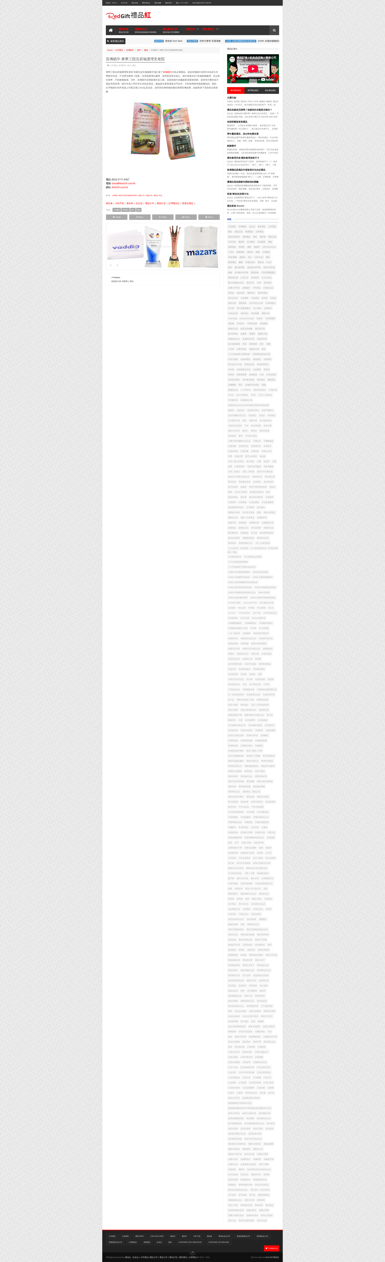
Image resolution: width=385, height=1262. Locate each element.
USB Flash (259, 257)
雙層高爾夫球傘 (245, 1185)
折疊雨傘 (255, 451)
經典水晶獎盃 (254, 1026)
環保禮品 (232, 247)
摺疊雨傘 (242, 303)
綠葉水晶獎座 (269, 1026)
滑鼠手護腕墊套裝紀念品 (257, 929)
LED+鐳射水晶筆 (267, 603)
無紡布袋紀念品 (245, 940)
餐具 (264, 349)
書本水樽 (255, 878)
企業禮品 (260, 232)
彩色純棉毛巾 (263, 364)
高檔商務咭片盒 (245, 543)
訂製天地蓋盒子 (261, 1052)
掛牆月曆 (239, 456)
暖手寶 (231, 878)
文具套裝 (232, 858)
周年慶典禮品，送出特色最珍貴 (243, 133)
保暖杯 (231, 654)
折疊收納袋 (233, 451)
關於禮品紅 (146, 3)
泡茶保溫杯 (256, 914)
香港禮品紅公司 (262, 1236)
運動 (259, 512)
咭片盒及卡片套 (235, 364)
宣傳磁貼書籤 (261, 740)
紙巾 (139, 50)
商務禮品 (240, 252)
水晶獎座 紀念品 (258, 904)
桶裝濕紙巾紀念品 (248, 894)
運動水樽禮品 (269, 512)
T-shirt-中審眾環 (200, 251)
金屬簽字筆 (268, 1159)
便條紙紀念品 (234, 339)
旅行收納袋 (270, 858)
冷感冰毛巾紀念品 (236, 679)
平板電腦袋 (270, 318)
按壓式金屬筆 (250, 848)
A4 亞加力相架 (234, 603)
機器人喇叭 (257, 899)
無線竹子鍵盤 (261, 940)
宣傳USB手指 (252, 735)
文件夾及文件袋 (256, 303)
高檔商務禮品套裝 (236, 1210)
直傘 (244, 344)
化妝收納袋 (260, 679)
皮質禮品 (232, 985)
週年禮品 (261, 380)
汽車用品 (232, 914)
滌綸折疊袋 (233, 924)
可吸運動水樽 (248, 689)
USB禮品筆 (233, 618)
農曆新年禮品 (234, 512)
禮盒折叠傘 (233, 1001)
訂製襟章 (232, 502)
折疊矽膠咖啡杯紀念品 (254, 837)
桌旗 (265, 888)
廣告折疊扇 (264, 431)
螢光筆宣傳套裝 (256, 497)
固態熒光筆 (264, 710)
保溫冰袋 (255, 654)
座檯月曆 (267, 426)
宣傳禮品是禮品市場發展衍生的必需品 (246, 169)
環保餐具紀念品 (264, 970)
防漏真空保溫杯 (252, 385)
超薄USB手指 (234, 1113)
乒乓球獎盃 (264, 628)
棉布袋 (231, 899)
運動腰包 (246, 1149)
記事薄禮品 (241, 349)
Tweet (118, 217)
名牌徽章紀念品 (253, 694)
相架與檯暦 (241, 374)
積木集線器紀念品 (236, 1006)
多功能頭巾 (270, 725)
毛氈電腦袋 (268, 466)
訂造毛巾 (267, 1077)
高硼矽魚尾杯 (252, 1215)
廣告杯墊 (232, 786)
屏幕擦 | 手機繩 (253, 756)
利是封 (260, 318)
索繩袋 (261, 1021)
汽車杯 (268, 909)
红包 (262, 374)
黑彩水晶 (232, 1220)
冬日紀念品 (266, 277)
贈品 (146, 50)
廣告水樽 (232, 303)
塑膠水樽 (253, 420)
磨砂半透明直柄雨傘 (258, 487)
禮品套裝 (241, 293)
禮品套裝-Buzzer (235, 206)
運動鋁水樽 (254, 349)
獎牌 (249, 247)
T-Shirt (231, 252)
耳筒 (269, 1031)
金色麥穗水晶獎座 (248, 1164)
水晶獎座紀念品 (243, 369)
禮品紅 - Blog (111, 3)
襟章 (230, 1047)
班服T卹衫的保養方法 (238, 194)
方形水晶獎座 (244, 858)
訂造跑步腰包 (234, 1088)
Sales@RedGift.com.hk (201, 3)
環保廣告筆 (247, 960)
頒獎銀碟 (261, 1200)
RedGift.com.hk (120, 187)
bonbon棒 (244, 618)
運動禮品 (271, 380)
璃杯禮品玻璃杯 (256, 955)
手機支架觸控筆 (262, 822)
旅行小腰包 (258, 858)
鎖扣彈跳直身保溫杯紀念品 (259, 1169)
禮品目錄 (134, 3)
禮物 (270, 242)
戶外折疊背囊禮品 (236, 812)
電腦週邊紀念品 (235, 1200)
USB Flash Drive (269, 247)
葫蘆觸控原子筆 (270, 1037)
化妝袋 (270, 679)
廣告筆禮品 (263, 293)
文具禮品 (251, 242)
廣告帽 (231, 323)
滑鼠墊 (267, 369)
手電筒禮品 (243, 827)
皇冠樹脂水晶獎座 (261, 975)
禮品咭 (272, 487)
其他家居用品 (253, 410)
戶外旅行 (241, 323)
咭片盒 (231, 700)
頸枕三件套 (233, 1205)
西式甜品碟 (240, 1047)
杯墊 (230, 888)
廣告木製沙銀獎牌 (265, 781)
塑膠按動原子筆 (235, 715)
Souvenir (232, 613)
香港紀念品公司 (224, 1236)
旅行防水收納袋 (243, 863)
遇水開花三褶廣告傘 (237, 1144)
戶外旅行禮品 (251, 436)
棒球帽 (240, 899)
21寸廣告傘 (246, 390)
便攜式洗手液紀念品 (251, 649)
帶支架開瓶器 (269, 756)
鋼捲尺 (242, 1169)
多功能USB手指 (241, 272)
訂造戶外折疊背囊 (246, 1072)
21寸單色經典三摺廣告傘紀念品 (242, 567)
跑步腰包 (261, 507)
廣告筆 (263, 237)
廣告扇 (254, 431)
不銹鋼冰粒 (233, 400)
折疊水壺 (271, 832)
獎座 (269, 945)
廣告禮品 (262, 226)
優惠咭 (231, 410)
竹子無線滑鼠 (267, 1006)
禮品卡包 (248, 996)
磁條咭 (243, 487)
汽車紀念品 (243, 914)
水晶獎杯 (246, 909)
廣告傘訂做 (233, 277)
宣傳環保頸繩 (246, 740)
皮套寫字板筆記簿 (236, 980)
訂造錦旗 (261, 1088)
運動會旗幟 (268, 1144)
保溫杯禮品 (245, 359)
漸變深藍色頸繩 (247, 934)
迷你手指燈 (258, 1128)
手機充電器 (252, 323)
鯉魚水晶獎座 (267, 1215)
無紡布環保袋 (263, 934)
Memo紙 (241, 608)
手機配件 (232, 827)
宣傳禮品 (242, 226)
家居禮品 (232, 262)
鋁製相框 (232, 1169)
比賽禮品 (268, 899)
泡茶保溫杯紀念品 (236, 919)
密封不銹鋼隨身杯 (236, 756)
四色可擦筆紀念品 (248, 710)
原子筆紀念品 (255, 684)
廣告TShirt (139, 1236)
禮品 (255, 237)
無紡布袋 (135, 41)
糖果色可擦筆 (269, 1011)
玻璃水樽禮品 (264, 950)
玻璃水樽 (251, 950)
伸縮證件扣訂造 (266, 638)
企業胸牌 (246, 633)
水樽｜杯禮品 (234, 471)
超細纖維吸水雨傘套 (251, 1098)
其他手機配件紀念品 (237, 415)
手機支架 (257, 441)
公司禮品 (119, 50)
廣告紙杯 (232, 436)
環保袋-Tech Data (149, 41)
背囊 (268, 344)
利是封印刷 (262, 339)
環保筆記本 (257, 477)
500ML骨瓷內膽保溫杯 (238, 597)
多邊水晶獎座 (246, 730)
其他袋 (252, 674)
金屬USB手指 (234, 288)
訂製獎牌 (269, 497)
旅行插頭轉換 (234, 344)
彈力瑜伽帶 (233, 802)
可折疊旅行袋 (234, 420)
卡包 (244, 684)
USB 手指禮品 (242, 395)
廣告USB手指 (234, 431)
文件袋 (231, 369)
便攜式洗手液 (234, 649)
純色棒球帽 (233, 1021)
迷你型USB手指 (254, 267)
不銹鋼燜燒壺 (250, 623)
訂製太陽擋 (233, 1057)
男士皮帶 (246, 975)
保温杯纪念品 (242, 654)
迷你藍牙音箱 (248, 512)
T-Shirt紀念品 (244, 613)
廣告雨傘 (255, 272)
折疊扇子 (267, 446)
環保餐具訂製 (234, 975)
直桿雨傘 (253, 985)
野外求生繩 (249, 1154)
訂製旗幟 (259, 1057)
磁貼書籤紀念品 (235, 996)
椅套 (247, 899)
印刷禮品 (271, 415)
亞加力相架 (233, 359)
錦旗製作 (231, 145)
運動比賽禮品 (234, 1149)
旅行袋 (231, 863)
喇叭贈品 (244, 705)
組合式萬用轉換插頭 (237, 1026)
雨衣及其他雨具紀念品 (238, 1190)
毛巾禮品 (232, 904)
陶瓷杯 (257, 247)
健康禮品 (257, 359)
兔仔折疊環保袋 (235, 664)
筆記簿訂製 (260, 329)
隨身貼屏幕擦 (234, 538)
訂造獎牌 (232, 1082)
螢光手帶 (257, 1042)
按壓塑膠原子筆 (235, 848)
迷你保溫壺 (233, 1128)
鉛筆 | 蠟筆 (264, 1164)
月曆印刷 (231, 97)
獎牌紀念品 (233, 329)
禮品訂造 (161, 203)
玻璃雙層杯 (233, 955)
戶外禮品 (257, 288)
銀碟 (258, 252)
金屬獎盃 (242, 523)
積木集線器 (262, 1001)
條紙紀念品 (264, 894)
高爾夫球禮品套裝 (236, 1215)
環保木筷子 (260, 960)
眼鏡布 (263, 991)
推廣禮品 (249, 232)
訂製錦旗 (242, 502)
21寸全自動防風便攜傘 (238, 562)
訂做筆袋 (251, 1047)
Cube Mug (232, 318)
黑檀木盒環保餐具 (246, 1220)
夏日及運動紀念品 (236, 283)
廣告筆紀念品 (234, 791)
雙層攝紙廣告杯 (260, 1180)
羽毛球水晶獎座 (245, 1031)
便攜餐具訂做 (246, 400)
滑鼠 (243, 924)
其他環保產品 (244, 669)
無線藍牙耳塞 (234, 945)
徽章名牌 (232, 807)
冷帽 (260, 674)
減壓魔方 (263, 919)
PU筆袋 (251, 608)
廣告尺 (245, 431)
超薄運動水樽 (264, 1113)
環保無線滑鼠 (234, 965)
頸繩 (264, 385)
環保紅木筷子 (248, 965)
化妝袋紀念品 (234, 684)
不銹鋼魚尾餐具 (266, 623)
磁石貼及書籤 (246, 329)
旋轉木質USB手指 (235, 868)
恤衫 (230, 267)
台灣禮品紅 (174, 203)
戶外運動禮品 (263, 812)
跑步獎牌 (250, 1118)
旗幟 (241, 262)
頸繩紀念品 (233, 390)
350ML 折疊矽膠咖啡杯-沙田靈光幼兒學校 (254, 41)
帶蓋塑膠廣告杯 (251, 766)
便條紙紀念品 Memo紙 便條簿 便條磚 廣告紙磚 (248, 405)
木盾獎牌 (244, 298)
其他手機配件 (267, 410)
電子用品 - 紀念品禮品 (260, 1190)
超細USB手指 (234, 1098)
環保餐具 (255, 277)
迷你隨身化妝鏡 (235, 1139)
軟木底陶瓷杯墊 (235, 1123)
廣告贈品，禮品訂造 (251, 791)
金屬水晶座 (233, 1159)
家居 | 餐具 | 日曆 (254, 751)
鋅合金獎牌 (256, 528)
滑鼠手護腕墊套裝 (236, 929)
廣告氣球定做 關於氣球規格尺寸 (243, 157)
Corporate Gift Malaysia (218, 1242)
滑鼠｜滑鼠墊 (248, 471)
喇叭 (244, 420)
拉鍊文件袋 (266, 451)
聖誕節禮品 (233, 497)
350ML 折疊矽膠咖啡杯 (263, 577)
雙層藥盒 (232, 1185)
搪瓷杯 (268, 848)
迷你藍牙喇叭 (234, 380)
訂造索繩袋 (254, 502)
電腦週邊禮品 (248, 538)
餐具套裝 (259, 1205)
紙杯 (268, 492)
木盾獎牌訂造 (267, 878)
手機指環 (248, 822)
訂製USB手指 (234, 1052)
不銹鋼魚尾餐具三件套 (238, 628)
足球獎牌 (250, 507)
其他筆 (243, 674)
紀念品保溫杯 (234, 1016)
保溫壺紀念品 (234, 659)
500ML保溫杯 (264, 592)
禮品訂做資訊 (234, 237)
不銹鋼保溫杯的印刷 (261, 354)
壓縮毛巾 (232, 720)
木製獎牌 (264, 323)
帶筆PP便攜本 (267, 761)
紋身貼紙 (253, 374)
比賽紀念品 (268, 288)
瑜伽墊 (243, 955)
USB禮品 (266, 252)
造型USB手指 (269, 267)
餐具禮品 (269, 1205)
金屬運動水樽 (267, 523)
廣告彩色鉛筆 (261, 776)
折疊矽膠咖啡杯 (235, 837)
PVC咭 (230, 395)
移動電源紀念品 (247, 1001)
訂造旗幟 (257, 1077)
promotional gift (247, 318)
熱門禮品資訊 (253, 90)
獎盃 (268, 257)
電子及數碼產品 (243, 308)
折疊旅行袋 (260, 832)
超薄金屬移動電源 (236, 1118)
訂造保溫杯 (271, 374)
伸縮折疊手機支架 (261, 633)
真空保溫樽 (233, 487)
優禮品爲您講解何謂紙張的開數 (243, 182)
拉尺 (237, 843)
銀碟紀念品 (243, 528)
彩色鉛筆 (244, 802)
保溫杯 (242, 247)
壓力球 (270, 715)
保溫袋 (258, 659)
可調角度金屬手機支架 (267, 689)
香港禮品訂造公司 (115, 1242)
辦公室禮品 (240, 267)
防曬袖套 (244, 533)
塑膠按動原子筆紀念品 (254, 715)
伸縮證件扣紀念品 (248, 638)
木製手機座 (233, 883)
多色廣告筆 (233, 730)
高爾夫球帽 (264, 1210)
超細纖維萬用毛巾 (236, 507)
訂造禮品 (232, 226)
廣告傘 (109, 203)
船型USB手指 (240, 1037)
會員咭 (267, 461)
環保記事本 (233, 970)
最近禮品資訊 (235, 90)
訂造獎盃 (242, 1082)
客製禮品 (147, 1242)
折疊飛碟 (271, 837)
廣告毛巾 (250, 283)
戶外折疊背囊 (257, 807)
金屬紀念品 (233, 1164)
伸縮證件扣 (233, 638)
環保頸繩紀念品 (247, 970)
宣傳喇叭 (264, 735)
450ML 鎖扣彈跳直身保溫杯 (240, 587)
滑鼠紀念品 (233, 934)
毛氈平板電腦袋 (254, 466)
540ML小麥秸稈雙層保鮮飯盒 (263, 597)
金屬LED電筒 (262, 1154)
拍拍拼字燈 (259, 843)
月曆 (274, 461)
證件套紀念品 (251, 1093)
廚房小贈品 (260, 771)
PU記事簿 (261, 608)
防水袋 (254, 533)
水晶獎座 (261, 242)
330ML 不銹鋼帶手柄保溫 (239, 577)
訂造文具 (246, 1077)
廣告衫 (242, 257)
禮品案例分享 (171, 30)
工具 (246, 426)
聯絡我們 (168, 3)
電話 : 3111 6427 (182, 3)
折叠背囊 (232, 446)
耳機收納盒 (260, 1031)
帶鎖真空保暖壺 (268, 766)
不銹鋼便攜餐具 (235, 623)
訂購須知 (190, 29)
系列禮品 (267, 283)
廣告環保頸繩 (244, 786)
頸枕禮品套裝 (246, 1205)
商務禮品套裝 (262, 700)
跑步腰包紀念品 (264, 1118)
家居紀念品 (249, 364)
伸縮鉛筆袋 (233, 643)
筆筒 (230, 1011)
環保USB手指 (271, 955)
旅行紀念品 (233, 298)
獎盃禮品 (232, 950)
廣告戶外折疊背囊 (236, 781)
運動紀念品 (233, 517)
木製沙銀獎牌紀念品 (264, 883)
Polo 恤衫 (257, 308)
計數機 (270, 1088)
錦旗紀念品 (268, 528)
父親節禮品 (247, 945)
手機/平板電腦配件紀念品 (239, 441)
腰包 (230, 1037)
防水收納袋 (233, 1174)
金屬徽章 (246, 288)
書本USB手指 (242, 878)
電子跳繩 (242, 1195)
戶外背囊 (250, 812)
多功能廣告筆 (265, 420)
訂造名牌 (232, 1072)
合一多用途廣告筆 (236, 694)
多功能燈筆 (250, 720)
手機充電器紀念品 (261, 817)
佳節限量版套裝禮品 (237, 121)
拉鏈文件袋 (246, 843)
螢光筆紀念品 (269, 1042)
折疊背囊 (244, 451)
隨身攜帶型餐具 (266, 533)
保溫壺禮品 (266, 654)
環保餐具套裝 (244, 482)
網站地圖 (157, 3)
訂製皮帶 (246, 1062)
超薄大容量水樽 (249, 1113)
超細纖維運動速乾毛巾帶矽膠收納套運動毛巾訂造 (249, 1108)
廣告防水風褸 (263, 797)
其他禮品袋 (233, 674)
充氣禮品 (241, 410)
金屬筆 (243, 334)
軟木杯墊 (271, 1123)
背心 (250, 257)
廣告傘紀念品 (246, 776)
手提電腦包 (233, 817)
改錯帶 (260, 853)
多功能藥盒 (263, 720)
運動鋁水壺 (258, 1149)
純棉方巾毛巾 (267, 1016)
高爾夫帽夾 (251, 1210)
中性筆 (253, 628)
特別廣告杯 (260, 945)
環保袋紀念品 (263, 965)
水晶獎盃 (257, 369)
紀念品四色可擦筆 (250, 1016)
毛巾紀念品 (243, 904)
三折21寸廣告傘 (265, 395)
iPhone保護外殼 (259, 618)
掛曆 (230, 456)
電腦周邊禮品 (264, 1195)
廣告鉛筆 (250, 797)
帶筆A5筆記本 (252, 761)
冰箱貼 (262, 415)
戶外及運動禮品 (268, 272)
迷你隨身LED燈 (254, 1134)
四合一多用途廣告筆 (260, 705)
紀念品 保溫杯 (241, 492)
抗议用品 (255, 827)
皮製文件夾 (251, 980)
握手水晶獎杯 (251, 456)
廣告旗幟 (250, 781)
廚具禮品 (248, 771)
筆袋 (230, 492)
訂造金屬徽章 (267, 502)
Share (140, 217)
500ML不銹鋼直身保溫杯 (265, 587)
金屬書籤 (232, 385)
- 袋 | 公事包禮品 (262, 543)
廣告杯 (129, 203)
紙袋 (253, 1021)
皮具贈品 (257, 482)
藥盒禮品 (246, 1042)
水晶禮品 (255, 298)
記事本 (231, 1093)
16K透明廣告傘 (234, 557)
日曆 (259, 461)
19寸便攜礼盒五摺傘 (253, 557)
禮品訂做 (272, 237)
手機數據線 (268, 441)
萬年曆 (243, 497)
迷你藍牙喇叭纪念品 (237, 1134)
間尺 (241, 385)
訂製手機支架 (246, 1057)
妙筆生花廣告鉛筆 (236, 735)
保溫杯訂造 (247, 659)
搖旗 (261, 848)
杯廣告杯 (239, 888)
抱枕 (230, 843)
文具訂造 (244, 277)
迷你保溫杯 (245, 1128)
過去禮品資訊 (270, 90)
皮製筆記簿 (264, 980)
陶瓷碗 (267, 1174)
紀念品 (139, 203)
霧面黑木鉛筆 (263, 538)
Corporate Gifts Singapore (190, 1242)
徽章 (241, 436)
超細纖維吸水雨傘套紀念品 (240, 1103)
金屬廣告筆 (262, 517)
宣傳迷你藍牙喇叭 (236, 751)
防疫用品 (244, 1174)
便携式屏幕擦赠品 (259, 643)
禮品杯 (250, 252)
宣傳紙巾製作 (246, 746)
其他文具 (232, 669)
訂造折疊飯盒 (234, 1077)
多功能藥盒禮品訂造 (237, 725)
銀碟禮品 (232, 528)
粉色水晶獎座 (240, 1011)
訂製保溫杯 (247, 1052)
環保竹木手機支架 (265, 471)
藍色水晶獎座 (234, 1042)
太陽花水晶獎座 (235, 426)
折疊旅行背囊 (246, 832)
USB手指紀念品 (270, 613)
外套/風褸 (232, 257)
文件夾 (268, 853)
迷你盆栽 (269, 1128)
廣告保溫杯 (233, 776)
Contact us (273, 1248)
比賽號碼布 (240, 466)
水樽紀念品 (258, 909)
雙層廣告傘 (245, 1180)
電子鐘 (252, 1195)
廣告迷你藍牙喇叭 (236, 797)
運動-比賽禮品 (254, 1144)
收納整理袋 (233, 853)
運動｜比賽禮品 (247, 517)
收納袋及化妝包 (247, 853)
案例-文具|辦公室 (253, 888)
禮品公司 (149, 203)
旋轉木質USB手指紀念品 (256, 868)
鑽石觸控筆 (233, 533)
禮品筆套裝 (260, 996)
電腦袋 (252, 334)
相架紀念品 (233, 991)
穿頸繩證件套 (252, 1006)
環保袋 (231, 293)
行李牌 (231, 349)
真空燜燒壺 (252, 991)
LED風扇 (231, 608)
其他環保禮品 (259, 669)
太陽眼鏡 (259, 730)
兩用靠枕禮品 (265, 664)
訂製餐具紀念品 (260, 1062)
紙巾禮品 (244, 1021)
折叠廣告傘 (233, 832)
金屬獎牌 (257, 1159)
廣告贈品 (246, 237)
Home (109, 50)
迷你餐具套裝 (248, 380)
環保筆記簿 (270, 477)
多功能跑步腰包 (255, 725)
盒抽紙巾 (242, 985)
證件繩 (263, 1093)
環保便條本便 (234, 960)
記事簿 (240, 1093)
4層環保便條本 (259, 390)
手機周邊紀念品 (235, 822)
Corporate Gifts (250, 603)
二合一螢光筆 (234, 633)
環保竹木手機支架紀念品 (239, 477)
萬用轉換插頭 (255, 1037)
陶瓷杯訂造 (256, 1174)
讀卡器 (271, 1093)
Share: (271, 608)
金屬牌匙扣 (245, 1159)
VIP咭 (253, 395)
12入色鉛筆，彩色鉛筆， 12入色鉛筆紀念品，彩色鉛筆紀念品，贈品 (252, 550)
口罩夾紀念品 (234, 689)
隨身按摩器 (233, 1180)
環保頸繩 (255, 313)
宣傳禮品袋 (233, 746)
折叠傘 (265, 827)
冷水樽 (249, 679)
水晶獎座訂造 (234, 909)
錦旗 (230, 272)
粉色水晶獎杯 (255, 1011)
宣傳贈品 (259, 746)
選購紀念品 (146, 30)
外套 (241, 720)
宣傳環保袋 (233, 740)
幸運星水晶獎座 (235, 771)
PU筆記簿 (273, 390)
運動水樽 (266, 313)
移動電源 (253, 344)
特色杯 (231, 374)
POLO (268, 262)
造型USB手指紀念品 (253, 1139)
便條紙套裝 (268, 649)
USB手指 (119, 203)
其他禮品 (252, 415)
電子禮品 (232, 1195)
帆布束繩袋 (256, 426)
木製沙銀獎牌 (246, 883)
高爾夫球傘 (263, 334)
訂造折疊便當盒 (264, 1072)
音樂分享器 (249, 1200)
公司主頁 (124, 3)
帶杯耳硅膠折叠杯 (236, 761)
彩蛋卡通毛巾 (257, 802)
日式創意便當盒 (235, 873)
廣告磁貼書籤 (259, 786)
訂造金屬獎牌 (248, 1088)
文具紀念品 (233, 313)
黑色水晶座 (262, 1220)
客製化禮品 (187, 203)
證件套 (265, 298)
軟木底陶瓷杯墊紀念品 (254, 1123)
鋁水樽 (231, 308)
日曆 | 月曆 (249, 873)
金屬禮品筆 (254, 523)
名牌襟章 (267, 359)
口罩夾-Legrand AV (126, 251)
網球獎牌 (232, 1031)
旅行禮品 (250, 461)
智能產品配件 (263, 873)
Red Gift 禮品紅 (272, 1257)
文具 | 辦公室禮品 (236, 461)
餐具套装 (232, 543)
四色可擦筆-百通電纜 (185, 41)
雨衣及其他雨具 (262, 1185)
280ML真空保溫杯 (260, 572)
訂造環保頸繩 (255, 1082)
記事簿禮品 (270, 303)
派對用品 (244, 313)
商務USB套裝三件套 (245, 700)
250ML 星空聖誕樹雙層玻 (239, 572)
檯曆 (230, 466)
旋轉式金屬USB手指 (261, 863)
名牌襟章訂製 (269, 694)
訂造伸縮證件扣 (247, 1067)
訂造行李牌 (268, 1082)
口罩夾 (267, 684)
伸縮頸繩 (244, 643)
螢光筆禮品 (233, 334)
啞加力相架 (233, 705)
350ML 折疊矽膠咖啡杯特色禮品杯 (216, 41)
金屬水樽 (232, 523)
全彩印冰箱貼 (250, 664)
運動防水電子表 (235, 1154)
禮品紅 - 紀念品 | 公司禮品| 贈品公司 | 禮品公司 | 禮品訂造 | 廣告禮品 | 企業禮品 (161, 1257)
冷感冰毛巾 (250, 262)
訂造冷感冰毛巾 (264, 1067)
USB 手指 (257, 613)
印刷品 (273, 298)
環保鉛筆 (232, 482)
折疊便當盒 (243, 446)
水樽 (259, 283)
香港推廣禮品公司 (243, 1236)
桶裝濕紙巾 (233, 894)
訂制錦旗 (262, 1047)
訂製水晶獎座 (234, 1062)
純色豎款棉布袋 (256, 492)
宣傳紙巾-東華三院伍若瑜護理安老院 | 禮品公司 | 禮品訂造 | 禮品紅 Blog (137, 195)
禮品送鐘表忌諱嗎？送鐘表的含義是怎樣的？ (249, 109)
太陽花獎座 (270, 730)
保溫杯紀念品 (248, 339)
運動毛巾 (251, 293)
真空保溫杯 (268, 482)
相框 (243, 991)
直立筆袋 (264, 985)
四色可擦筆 (168, 41)
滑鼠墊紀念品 (253, 924)
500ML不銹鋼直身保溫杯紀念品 (241, 592)
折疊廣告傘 (256, 446)
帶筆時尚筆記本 (235, 766)
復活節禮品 (270, 802)
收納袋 (263, 456)
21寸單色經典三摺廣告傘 (239, 354)
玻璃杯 (242, 950)
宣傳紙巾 (130, 50)
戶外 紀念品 (244, 807)
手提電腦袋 (245, 817)
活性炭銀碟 (251, 919)
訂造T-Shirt (233, 1067)
